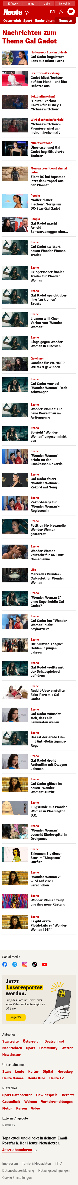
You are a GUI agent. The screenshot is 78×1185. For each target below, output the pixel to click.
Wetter (67, 1048)
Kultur (33, 1072)
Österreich (12, 21)
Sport (27, 21)
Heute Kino (36, 1078)
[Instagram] (24, 964)
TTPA (58, 1163)
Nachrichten (12, 1048)
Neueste (65, 21)
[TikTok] (34, 964)
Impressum (10, 1163)
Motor (7, 1108)
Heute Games (13, 1078)
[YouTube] (44, 964)
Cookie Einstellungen (17, 1177)
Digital (48, 1072)
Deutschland (54, 1041)
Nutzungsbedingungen (53, 1170)
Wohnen (30, 1102)
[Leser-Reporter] (52, 11)
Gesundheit (11, 1102)
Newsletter (11, 1055)
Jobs (47, 4)
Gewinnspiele (47, 1095)
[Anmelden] (61, 11)
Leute (19, 1072)
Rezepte (68, 1095)
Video (35, 1108)
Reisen (21, 1108)
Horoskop (65, 1072)
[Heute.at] (12, 12)
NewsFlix (64, 4)
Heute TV (56, 1078)
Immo (30, 4)
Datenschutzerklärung (18, 1170)
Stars (6, 1072)
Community (48, 1048)
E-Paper (13, 4)
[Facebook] (4, 964)
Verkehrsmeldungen (57, 1102)
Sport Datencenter (17, 1095)
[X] (14, 964)
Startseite (10, 1041)
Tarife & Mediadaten (36, 1163)
